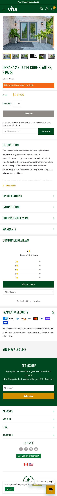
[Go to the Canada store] (26, 464)
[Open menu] (4, 9)
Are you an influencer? (28, 456)
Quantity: (7, 104)
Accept (9, 489)
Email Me (46, 131)
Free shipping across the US (28, 2)
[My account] (46, 8)
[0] (52, 8)
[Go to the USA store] (31, 464)
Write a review (28, 284)
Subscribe (28, 396)
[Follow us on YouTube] (36, 449)
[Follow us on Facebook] (21, 449)
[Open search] (41, 8)
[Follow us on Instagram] (26, 449)
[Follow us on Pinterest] (31, 449)
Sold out (28, 113)
